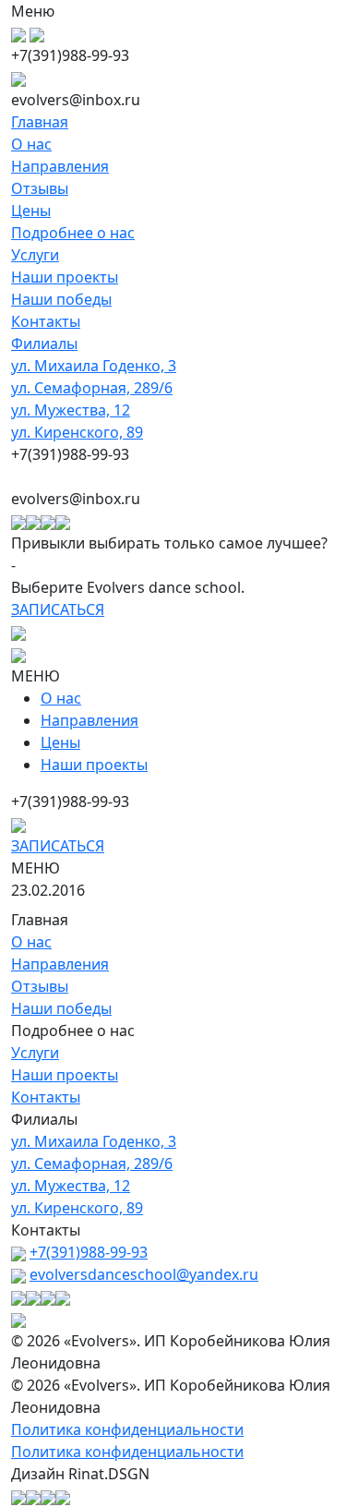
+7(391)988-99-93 (89, 1252)
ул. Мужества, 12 (70, 410)
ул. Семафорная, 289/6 (92, 388)
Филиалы (44, 343)
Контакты (45, 321)
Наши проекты (64, 277)
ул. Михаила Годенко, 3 (93, 366)
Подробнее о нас (73, 233)
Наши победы (61, 299)
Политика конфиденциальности (127, 1429)
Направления (60, 166)
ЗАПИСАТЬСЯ (57, 609)
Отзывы (39, 188)
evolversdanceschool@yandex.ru (144, 1274)
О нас (31, 144)
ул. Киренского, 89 (77, 432)
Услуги (35, 255)
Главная (39, 122)
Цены (31, 210)
